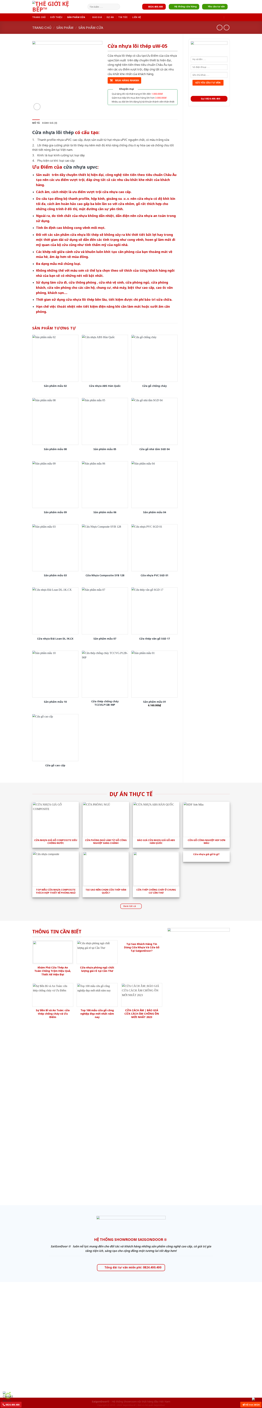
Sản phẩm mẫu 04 (154, 512)
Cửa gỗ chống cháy (154, 386)
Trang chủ (38, 17)
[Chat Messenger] (256, 1399)
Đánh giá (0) (49, 123)
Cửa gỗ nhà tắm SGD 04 (154, 449)
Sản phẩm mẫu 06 (104, 512)
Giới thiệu (56, 17)
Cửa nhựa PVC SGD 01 (154, 575)
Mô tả (36, 123)
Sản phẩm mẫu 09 (55, 512)
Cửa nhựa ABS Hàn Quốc (105, 386)
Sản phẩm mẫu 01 (154, 701)
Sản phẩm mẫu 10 (55, 701)
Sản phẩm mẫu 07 (104, 638)
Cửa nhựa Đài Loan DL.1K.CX (55, 638)
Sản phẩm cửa (76, 17)
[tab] (36, 123)
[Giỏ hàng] (228, 17)
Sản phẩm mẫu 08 (55, 449)
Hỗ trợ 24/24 (252, 1404)
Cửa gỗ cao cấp (55, 765)
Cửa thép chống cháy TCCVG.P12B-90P (105, 703)
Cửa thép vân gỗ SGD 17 (154, 638)
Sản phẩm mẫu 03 (55, 575)
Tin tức (123, 17)
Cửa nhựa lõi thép (53, 132)
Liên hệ (136, 17)
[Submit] (117, 7)
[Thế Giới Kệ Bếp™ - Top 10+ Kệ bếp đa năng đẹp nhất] (59, 6)
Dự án (110, 17)
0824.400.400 (12, 1404)
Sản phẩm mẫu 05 (104, 449)
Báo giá (97, 17)
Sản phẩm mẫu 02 (55, 386)
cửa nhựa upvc (80, 167)
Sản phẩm (64, 27)
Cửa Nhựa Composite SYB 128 (105, 575)
